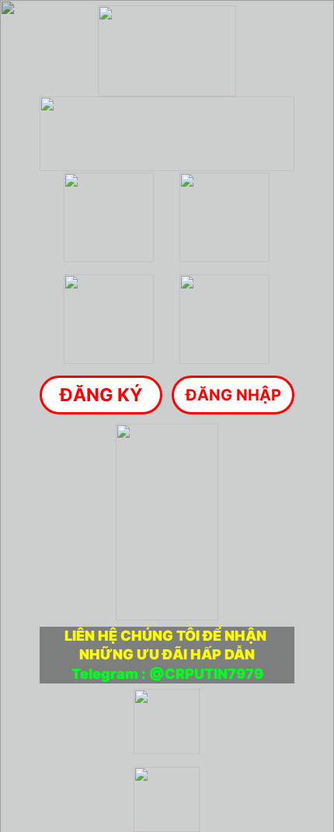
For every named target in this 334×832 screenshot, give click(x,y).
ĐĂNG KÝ (101, 395)
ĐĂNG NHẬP (233, 395)
